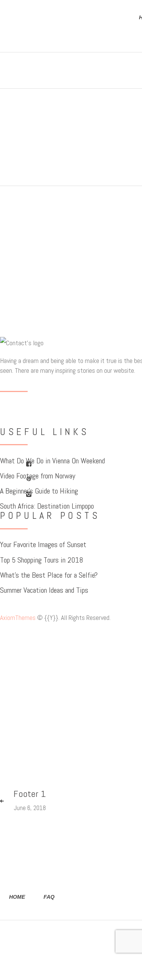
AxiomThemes (18, 617)
